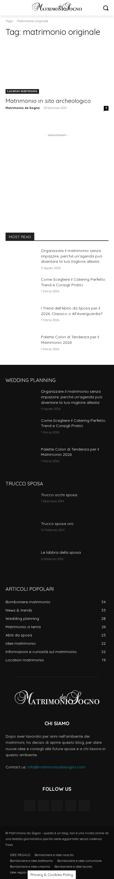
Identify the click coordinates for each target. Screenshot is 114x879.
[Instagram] (70, 805)
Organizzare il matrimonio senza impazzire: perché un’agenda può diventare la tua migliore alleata (71, 256)
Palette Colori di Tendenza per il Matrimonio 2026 (70, 339)
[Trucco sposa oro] (21, 532)
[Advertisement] (57, 172)
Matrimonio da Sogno (23, 108)
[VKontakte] (84, 805)
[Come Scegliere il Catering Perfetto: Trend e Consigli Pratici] (21, 287)
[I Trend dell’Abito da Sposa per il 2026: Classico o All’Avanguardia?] (21, 316)
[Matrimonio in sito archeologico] (57, 68)
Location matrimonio (22, 91)
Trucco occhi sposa (59, 494)
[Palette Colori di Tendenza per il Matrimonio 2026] (21, 345)
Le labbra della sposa (61, 552)
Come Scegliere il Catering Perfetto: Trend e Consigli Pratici (73, 423)
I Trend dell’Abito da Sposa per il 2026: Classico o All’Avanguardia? (71, 311)
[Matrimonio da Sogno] (57, 6)
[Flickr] (56, 805)
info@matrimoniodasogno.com (56, 766)
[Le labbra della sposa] (21, 560)
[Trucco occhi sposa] (21, 503)
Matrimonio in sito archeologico (48, 100)
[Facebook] (43, 805)
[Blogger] (29, 805)
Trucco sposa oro (57, 523)
